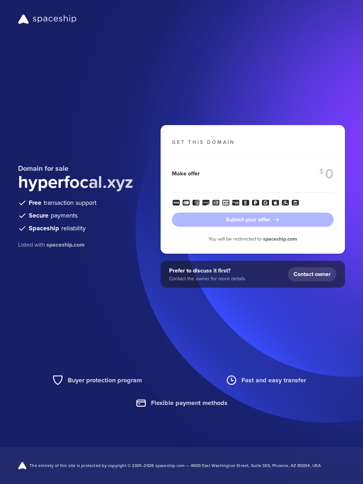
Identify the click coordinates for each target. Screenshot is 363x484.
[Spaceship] (47, 19)
